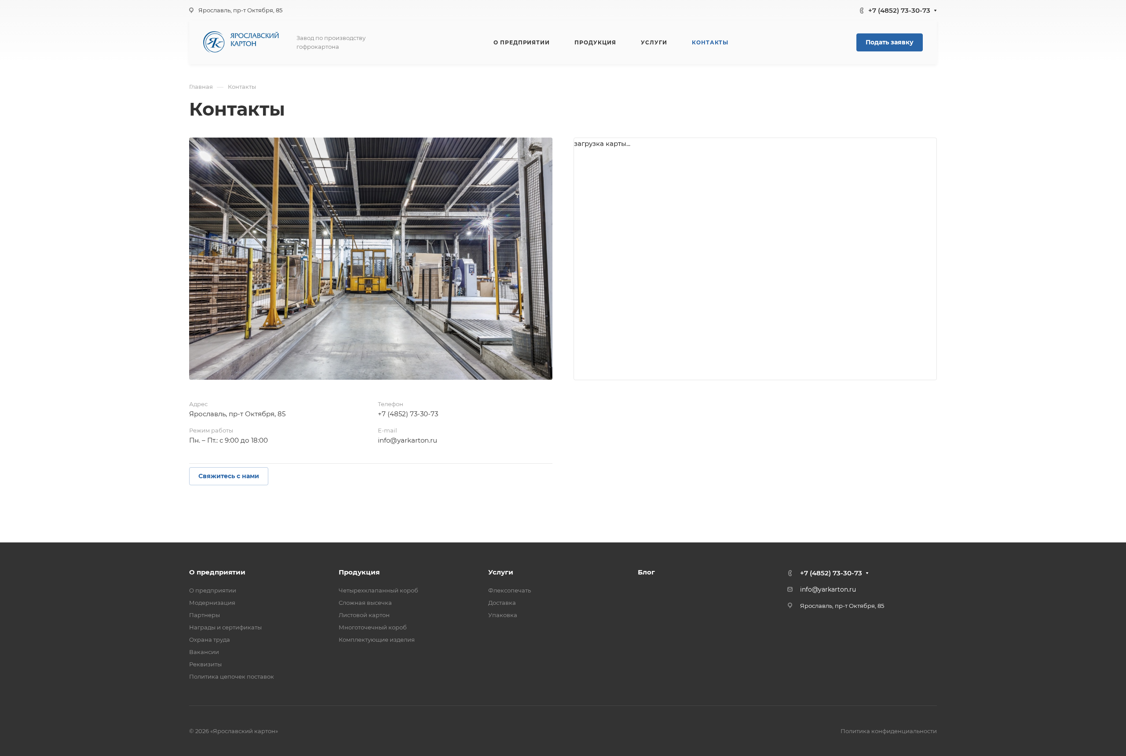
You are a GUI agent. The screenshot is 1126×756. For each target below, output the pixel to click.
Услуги (500, 572)
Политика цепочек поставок (231, 676)
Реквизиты (205, 664)
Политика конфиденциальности (889, 730)
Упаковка (502, 614)
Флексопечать (509, 590)
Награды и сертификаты (225, 627)
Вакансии (204, 651)
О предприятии (217, 572)
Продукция (359, 572)
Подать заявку (890, 42)
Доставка (502, 602)
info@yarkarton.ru (407, 440)
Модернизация (212, 602)
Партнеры (204, 614)
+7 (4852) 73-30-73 (899, 10)
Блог (646, 572)
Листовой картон (364, 614)
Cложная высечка (365, 602)
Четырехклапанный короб (378, 590)
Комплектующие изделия (377, 639)
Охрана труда (209, 639)
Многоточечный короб (373, 627)
